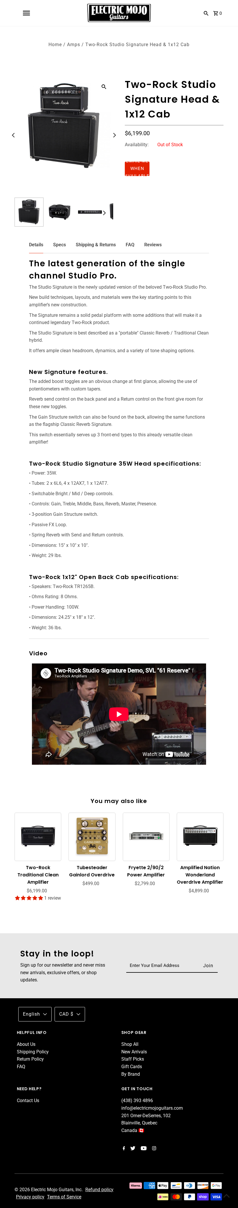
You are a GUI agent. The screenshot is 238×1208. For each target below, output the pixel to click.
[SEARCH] (206, 13)
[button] (137, 169)
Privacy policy (30, 1197)
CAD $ (66, 1014)
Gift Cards (131, 1066)
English (31, 1014)
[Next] (114, 135)
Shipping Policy (33, 1052)
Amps (73, 44)
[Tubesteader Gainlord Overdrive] (92, 836)
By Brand (130, 1074)
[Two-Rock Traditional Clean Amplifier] (38, 836)
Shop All (129, 1044)
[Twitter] (132, 1149)
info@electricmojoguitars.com (152, 1108)
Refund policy (99, 1189)
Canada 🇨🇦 (132, 1130)
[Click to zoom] (104, 86)
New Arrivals (134, 1052)
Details (36, 244)
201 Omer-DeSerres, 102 (146, 1115)
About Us (26, 1044)
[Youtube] (143, 1149)
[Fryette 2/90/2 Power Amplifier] (146, 836)
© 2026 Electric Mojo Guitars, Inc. (49, 1189)
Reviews (153, 244)
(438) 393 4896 (137, 1100)
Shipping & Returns (96, 244)
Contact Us (28, 1100)
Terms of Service (64, 1197)
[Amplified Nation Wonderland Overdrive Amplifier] (200, 836)
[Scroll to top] (226, 1196)
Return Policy (30, 1059)
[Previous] (13, 135)
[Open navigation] (26, 13)
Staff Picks (132, 1059)
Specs (59, 244)
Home (55, 44)
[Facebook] (123, 1149)
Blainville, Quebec (139, 1123)
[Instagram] (153, 1149)
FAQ (130, 244)
